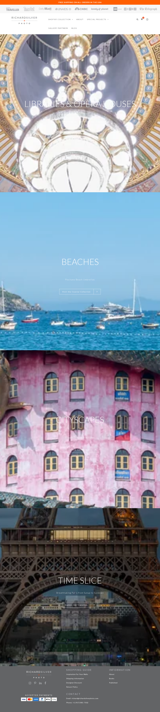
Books (111, 678)
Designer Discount (74, 683)
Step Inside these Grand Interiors (76, 134)
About (111, 674)
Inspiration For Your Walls (77, 674)
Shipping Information (75, 678)
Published (113, 683)
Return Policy (72, 687)
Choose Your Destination (76, 450)
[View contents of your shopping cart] (142, 19)
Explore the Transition (76, 605)
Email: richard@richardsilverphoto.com (82, 698)
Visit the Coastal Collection (76, 292)
